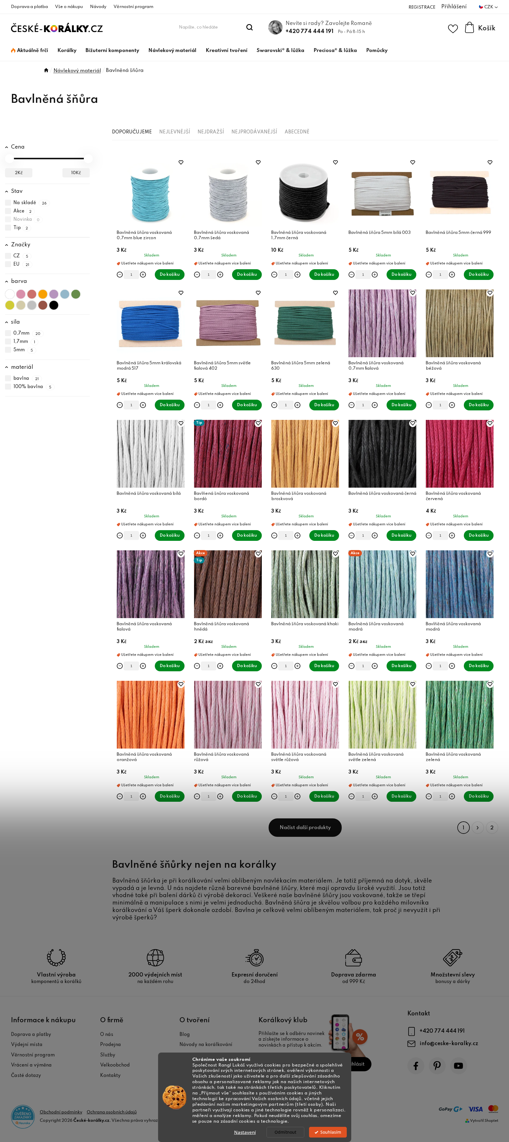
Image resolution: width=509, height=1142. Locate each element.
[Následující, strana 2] (478, 827)
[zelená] (76, 294)
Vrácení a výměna (31, 1065)
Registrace (422, 7)
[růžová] (21, 294)
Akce (22, 211)
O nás (106, 1034)
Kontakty (110, 1075)
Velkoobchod (115, 1065)
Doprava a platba (29, 7)
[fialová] (54, 294)
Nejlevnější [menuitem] (174, 132)
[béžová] (21, 305)
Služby (107, 1055)
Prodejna (110, 1044)
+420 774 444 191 (309, 31)
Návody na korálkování (205, 1044)
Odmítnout (285, 1132)
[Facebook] (415, 1065)
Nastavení (245, 1132)
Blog (184, 1034)
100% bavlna (32, 387)
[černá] (54, 305)
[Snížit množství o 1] (120, 275)
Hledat (249, 27)
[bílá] (10, 294)
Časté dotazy (26, 1075)
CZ (21, 256)
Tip (20, 228)
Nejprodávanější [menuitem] (254, 132)
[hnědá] (43, 305)
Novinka (26, 219)
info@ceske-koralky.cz (449, 1043)
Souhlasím (330, 1132)
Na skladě (30, 203)
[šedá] (32, 305)
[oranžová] (43, 294)
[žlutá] (10, 305)
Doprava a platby (31, 1034)
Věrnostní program (133, 7)
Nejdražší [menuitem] (211, 132)
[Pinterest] (437, 1065)
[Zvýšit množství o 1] (143, 275)
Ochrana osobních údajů (112, 1112)
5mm (23, 350)
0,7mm (27, 333)
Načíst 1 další (305, 827)
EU (21, 264)
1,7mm (24, 342)
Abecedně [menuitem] (297, 132)
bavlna (26, 378)
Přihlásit (355, 1064)
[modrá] (65, 294)
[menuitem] (30, 51)
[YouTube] (458, 1065)
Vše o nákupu (69, 7)
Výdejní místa (26, 1044)
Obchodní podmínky (61, 1112)
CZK (489, 7)
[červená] (32, 294)
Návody (98, 7)
